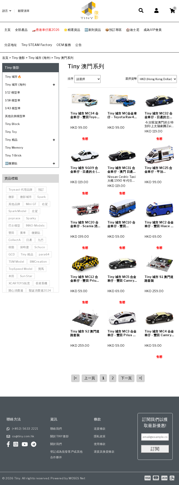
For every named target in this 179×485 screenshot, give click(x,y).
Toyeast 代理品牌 (21, 189)
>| (140, 378)
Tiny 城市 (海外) (39, 58)
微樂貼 (36, 232)
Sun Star (26, 276)
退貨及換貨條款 (104, 451)
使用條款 (100, 444)
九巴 (41, 240)
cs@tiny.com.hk (23, 436)
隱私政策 (100, 436)
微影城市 (26, 197)
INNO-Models (35, 225)
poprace (15, 218)
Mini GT (31, 204)
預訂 (41, 189)
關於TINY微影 (59, 436)
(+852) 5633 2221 (25, 428)
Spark (41, 197)
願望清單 (24, 10)
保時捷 (24, 247)
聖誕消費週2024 (40, 290)
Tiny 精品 (27, 254)
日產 (29, 240)
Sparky (31, 218)
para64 (44, 254)
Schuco (39, 247)
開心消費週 (16, 290)
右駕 (45, 204)
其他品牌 (14, 204)
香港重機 (41, 283)
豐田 (11, 232)
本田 (11, 276)
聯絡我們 (56, 428)
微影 (11, 197)
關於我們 (56, 444)
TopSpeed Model (21, 269)
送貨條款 (100, 428)
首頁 (5, 58)
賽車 (23, 232)
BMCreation (38, 261)
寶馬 (41, 269)
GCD (12, 254)
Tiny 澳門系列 (64, 58)
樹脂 (11, 247)
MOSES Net (77, 478)
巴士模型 (14, 225)
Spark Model (17, 211)
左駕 (35, 211)
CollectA (15, 240)
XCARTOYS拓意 (19, 283)
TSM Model (16, 261)
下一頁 (126, 378)
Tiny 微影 (18, 58)
